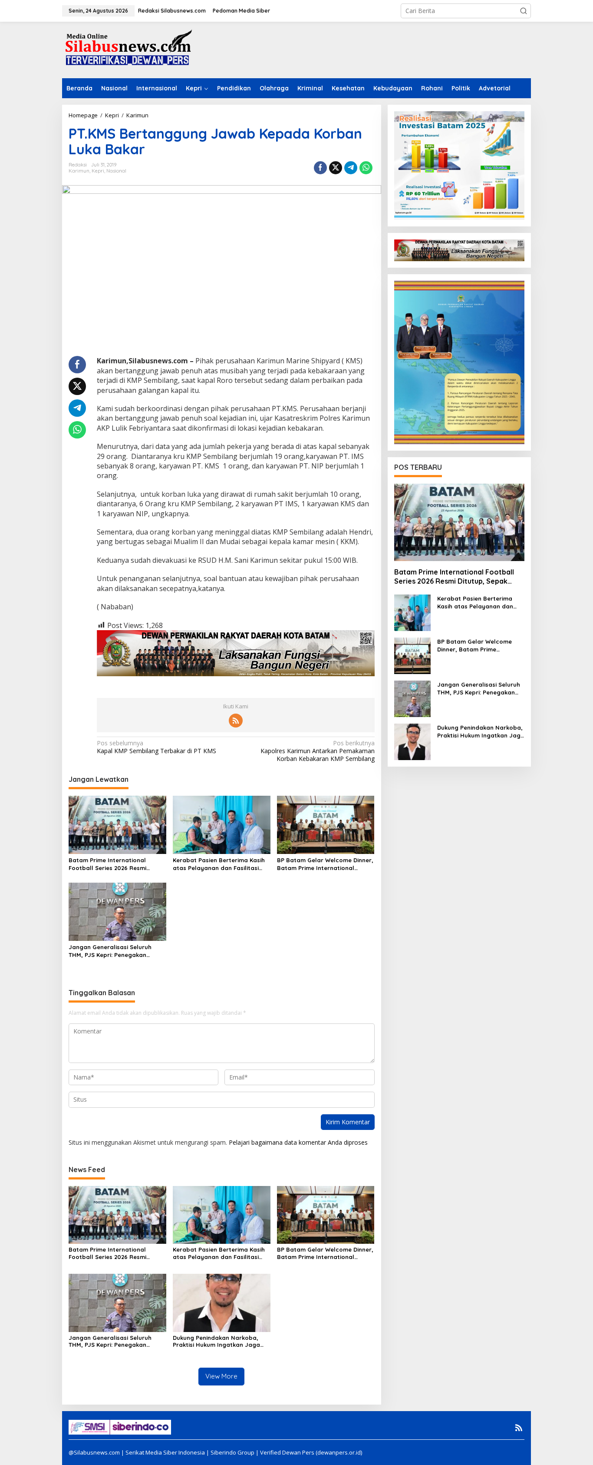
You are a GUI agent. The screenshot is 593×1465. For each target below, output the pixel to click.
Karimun (79, 171)
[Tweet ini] (335, 167)
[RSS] (236, 721)
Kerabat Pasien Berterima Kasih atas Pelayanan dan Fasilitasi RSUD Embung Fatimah (219, 864)
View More (221, 1376)
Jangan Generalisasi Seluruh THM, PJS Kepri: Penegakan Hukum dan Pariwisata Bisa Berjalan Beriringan (110, 951)
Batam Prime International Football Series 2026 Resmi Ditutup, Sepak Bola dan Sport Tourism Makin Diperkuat (113, 864)
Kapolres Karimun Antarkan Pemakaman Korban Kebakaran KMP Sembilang (317, 751)
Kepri (98, 171)
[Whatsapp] (365, 167)
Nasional (116, 171)
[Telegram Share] (350, 167)
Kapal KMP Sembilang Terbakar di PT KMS (156, 747)
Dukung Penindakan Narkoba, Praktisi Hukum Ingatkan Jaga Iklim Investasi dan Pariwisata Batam (216, 1341)
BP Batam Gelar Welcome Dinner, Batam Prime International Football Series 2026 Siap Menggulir (325, 864)
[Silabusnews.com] (127, 49)
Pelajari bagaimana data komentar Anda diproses (298, 1142)
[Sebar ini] (320, 167)
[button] (523, 10)
